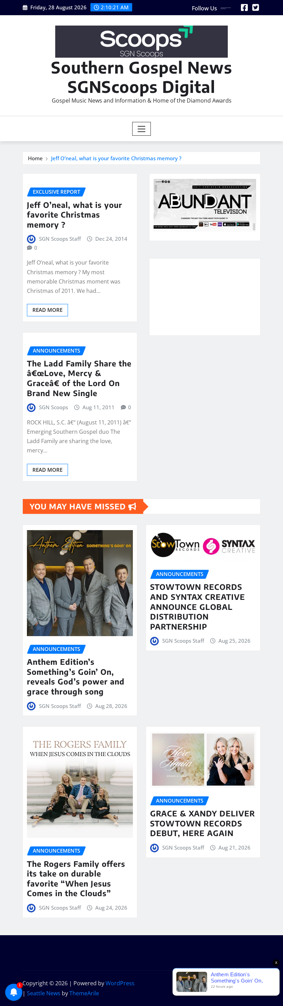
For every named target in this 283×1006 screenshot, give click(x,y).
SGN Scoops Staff (60, 238)
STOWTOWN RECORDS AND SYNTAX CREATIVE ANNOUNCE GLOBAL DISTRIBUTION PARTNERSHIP (197, 606)
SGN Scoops (53, 407)
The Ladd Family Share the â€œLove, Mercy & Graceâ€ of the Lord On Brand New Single (79, 378)
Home (35, 158)
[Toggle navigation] (141, 129)
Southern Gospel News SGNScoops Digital (141, 76)
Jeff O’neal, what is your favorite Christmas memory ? (116, 158)
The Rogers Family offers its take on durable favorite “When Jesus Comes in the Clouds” (76, 878)
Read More (47, 309)
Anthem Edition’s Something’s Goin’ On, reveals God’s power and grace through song (76, 676)
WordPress (120, 983)
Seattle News (43, 993)
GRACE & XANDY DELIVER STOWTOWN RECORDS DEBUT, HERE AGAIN (202, 823)
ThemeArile (84, 993)
